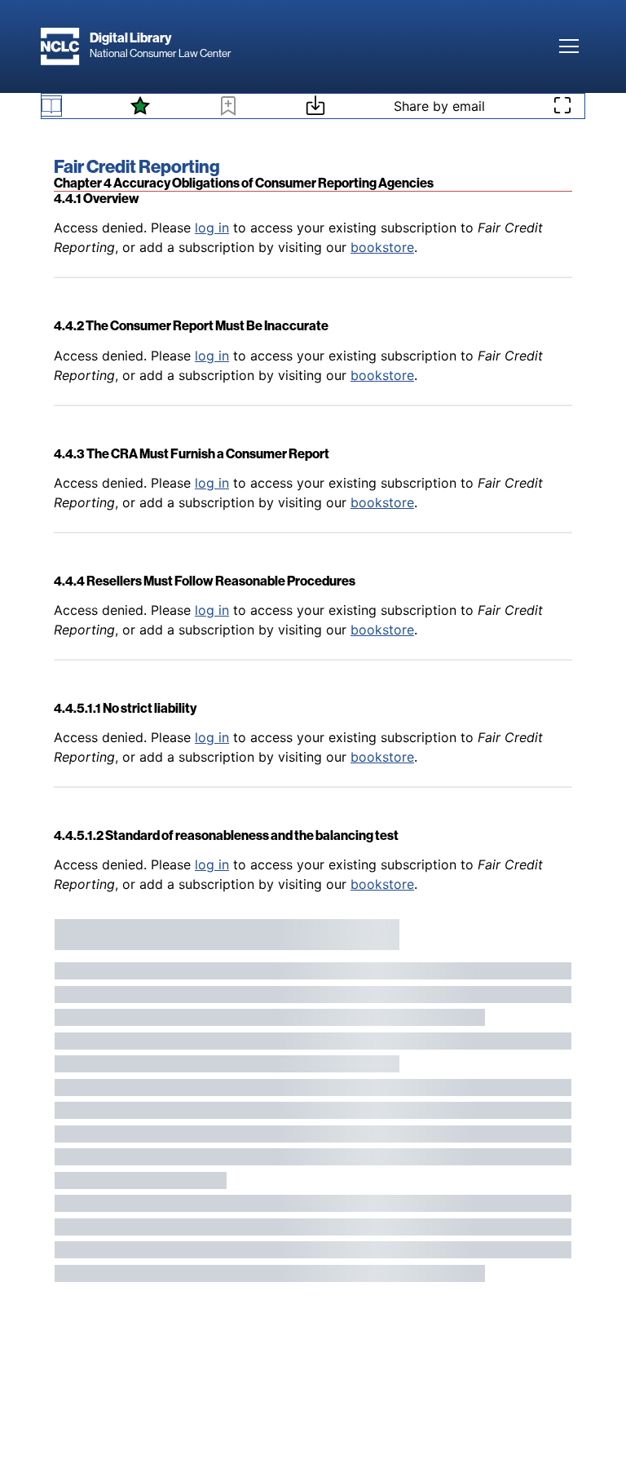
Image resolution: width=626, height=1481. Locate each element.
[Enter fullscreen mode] (562, 106)
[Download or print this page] (315, 107)
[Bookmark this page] (228, 108)
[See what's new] (140, 106)
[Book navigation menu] (51, 106)
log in (212, 227)
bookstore (382, 247)
